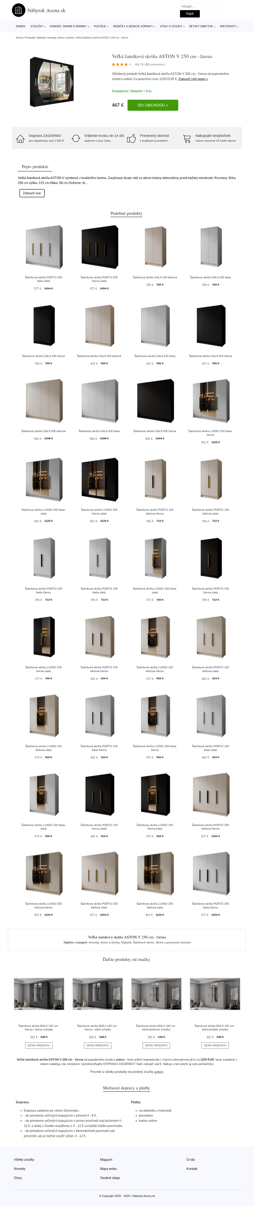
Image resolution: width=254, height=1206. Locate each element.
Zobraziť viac (32, 193)
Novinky (19, 1168)
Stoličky (36, 26)
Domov (21, 26)
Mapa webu (108, 1168)
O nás (191, 1159)
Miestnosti (228, 26)
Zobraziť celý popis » (193, 79)
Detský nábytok (201, 26)
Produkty (30, 37)
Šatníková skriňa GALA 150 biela (154, 356)
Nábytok (41, 37)
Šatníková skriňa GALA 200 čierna (154, 431)
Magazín (106, 1159)
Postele (100, 26)
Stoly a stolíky (171, 26)
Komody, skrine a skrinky (68, 26)
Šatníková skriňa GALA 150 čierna (210, 356)
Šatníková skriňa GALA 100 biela (210, 277)
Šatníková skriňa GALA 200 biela (99, 431)
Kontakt (192, 1168)
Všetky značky (24, 1159)
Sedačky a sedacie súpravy (133, 26)
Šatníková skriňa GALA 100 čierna (43, 356)
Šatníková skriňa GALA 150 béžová (99, 356)
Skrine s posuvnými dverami (173, 942)
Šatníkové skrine (143, 942)
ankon (128, 79)
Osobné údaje (110, 1178)
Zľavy (18, 1178)
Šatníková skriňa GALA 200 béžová (43, 431)
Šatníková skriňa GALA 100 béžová (155, 277)
